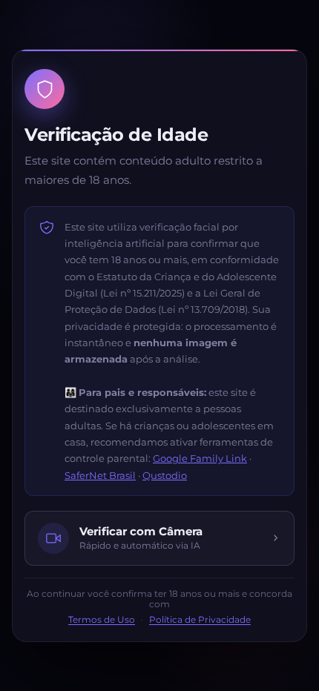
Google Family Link (200, 458)
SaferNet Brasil (100, 475)
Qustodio (164, 475)
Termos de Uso (101, 620)
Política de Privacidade (200, 620)
